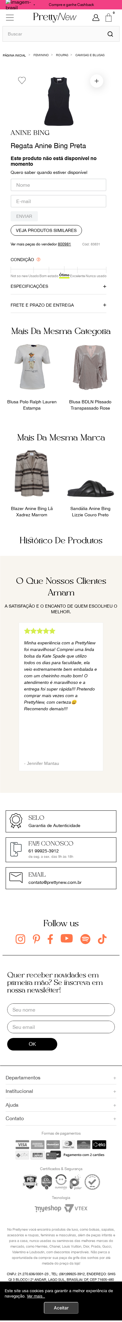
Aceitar (61, 1307)
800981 (64, 244)
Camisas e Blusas (89, 55)
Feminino (41, 55)
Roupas (62, 55)
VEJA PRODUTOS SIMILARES (46, 230)
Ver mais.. (36, 1296)
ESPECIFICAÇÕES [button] (29, 286)
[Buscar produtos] (110, 33)
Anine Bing (30, 133)
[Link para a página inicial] (15, 54)
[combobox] (61, 34)
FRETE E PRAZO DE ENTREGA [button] (42, 305)
